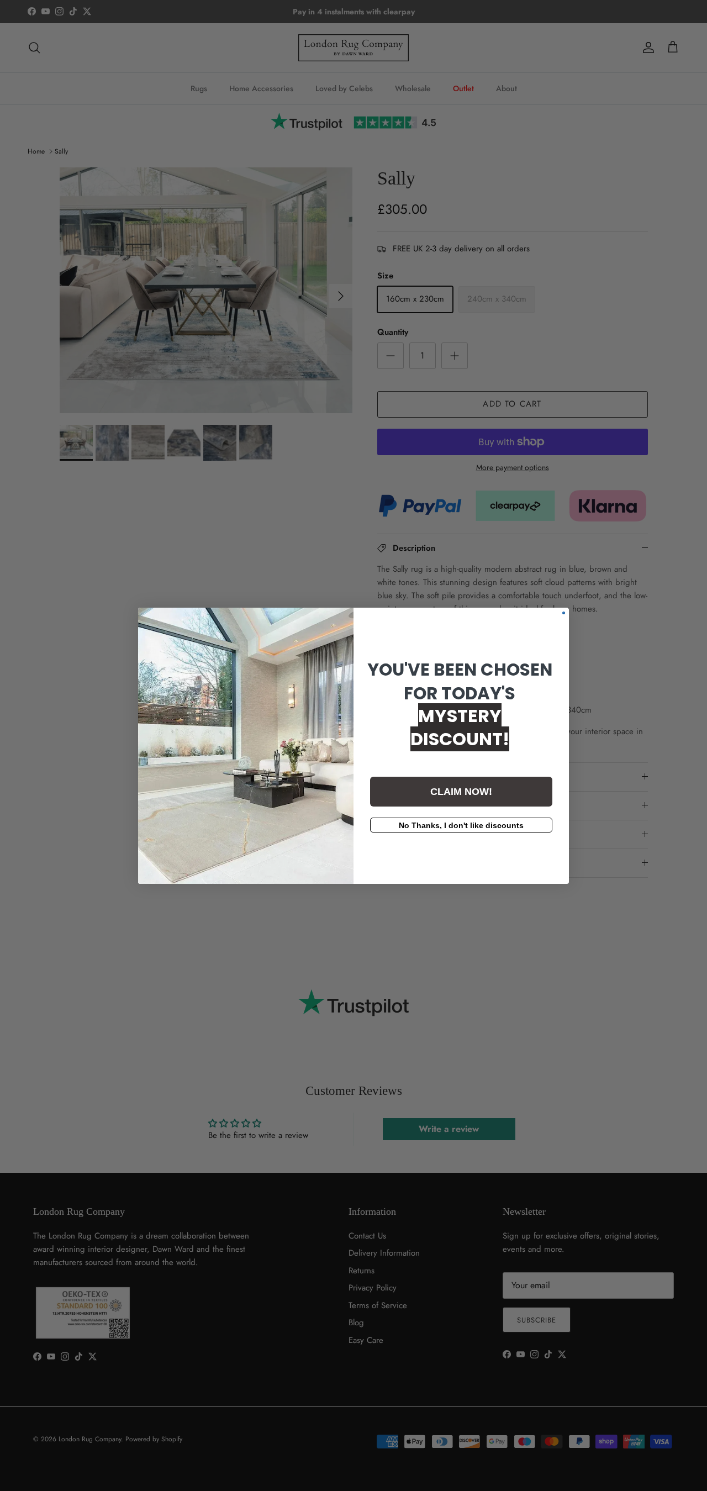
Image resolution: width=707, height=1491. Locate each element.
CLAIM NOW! (461, 791)
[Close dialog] (563, 613)
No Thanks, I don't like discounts (461, 825)
